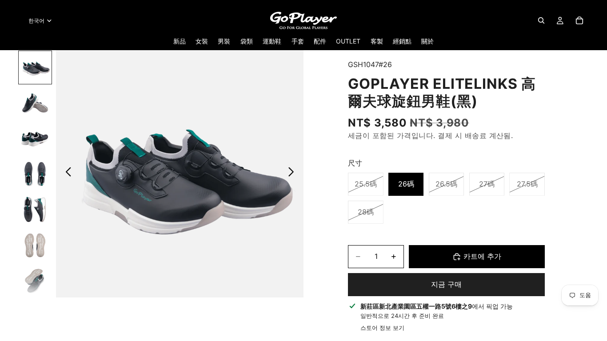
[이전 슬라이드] (66, 173)
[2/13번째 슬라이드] (35, 103)
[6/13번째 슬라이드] (35, 245)
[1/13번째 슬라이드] (35, 67)
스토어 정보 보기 (382, 327)
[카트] (579, 20)
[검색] (541, 20)
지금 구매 (446, 284)
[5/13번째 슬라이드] (35, 210)
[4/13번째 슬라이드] (35, 174)
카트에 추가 (482, 256)
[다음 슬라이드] (294, 173)
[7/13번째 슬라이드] (35, 281)
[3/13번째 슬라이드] (35, 139)
